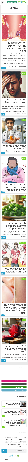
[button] (5, 2)
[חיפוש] (4, 451)
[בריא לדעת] (22, 2)
